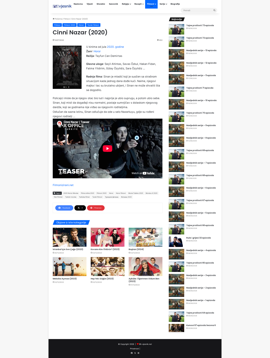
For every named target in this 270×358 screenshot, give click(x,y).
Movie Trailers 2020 (135, 193)
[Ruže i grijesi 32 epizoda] (176, 241)
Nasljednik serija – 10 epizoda (201, 100)
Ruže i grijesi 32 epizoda (198, 237)
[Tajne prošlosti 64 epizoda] (176, 316)
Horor (81, 25)
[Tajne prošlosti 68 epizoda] (176, 179)
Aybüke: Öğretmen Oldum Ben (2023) (144, 280)
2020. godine (115, 46)
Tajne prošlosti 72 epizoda (200, 38)
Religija (125, 4)
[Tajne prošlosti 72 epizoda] (176, 42)
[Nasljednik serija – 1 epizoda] (176, 304)
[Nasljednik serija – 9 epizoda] (176, 129)
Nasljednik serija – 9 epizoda (201, 125)
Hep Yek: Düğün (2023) (102, 278)
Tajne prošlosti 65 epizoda (200, 262)
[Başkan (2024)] (145, 237)
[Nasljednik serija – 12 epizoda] (176, 66)
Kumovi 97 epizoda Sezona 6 (201, 325)
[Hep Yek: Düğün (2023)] (107, 266)
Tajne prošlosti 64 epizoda (200, 312)
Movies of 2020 (151, 193)
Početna (58, 19)
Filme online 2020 (87, 193)
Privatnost (134, 348)
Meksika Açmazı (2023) (65, 278)
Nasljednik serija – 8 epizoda (201, 137)
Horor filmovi (121, 193)
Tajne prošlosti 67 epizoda (200, 200)
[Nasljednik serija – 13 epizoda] (176, 54)
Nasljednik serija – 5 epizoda (201, 212)
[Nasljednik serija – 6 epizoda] (176, 191)
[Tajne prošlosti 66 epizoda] (176, 229)
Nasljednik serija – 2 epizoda (201, 287)
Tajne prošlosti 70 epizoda (200, 112)
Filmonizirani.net (63, 185)
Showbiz (101, 4)
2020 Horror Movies (70, 193)
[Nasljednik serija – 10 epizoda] (176, 104)
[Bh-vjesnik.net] (62, 6)
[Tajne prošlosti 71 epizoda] (176, 91)
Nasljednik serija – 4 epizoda (201, 250)
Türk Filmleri (58, 197)
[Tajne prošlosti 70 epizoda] (176, 116)
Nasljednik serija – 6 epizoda (201, 187)
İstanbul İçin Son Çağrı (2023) (68, 249)
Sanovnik (113, 4)
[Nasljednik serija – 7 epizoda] (176, 166)
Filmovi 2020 (69, 25)
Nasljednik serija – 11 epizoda (201, 75)
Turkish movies (70, 197)
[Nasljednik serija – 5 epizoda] (176, 216)
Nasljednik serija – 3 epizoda (201, 275)
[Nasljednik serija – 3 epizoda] (176, 279)
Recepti (138, 4)
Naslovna (78, 4)
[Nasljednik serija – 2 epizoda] (176, 291)
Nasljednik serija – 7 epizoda (201, 162)
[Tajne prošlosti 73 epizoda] (176, 29)
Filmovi (150, 4)
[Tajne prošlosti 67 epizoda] (176, 204)
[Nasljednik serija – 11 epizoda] (176, 79)
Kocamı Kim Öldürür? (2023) (105, 249)
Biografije (175, 4)
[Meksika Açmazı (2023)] (69, 266)
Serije (162, 4)
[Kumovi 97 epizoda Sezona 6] (176, 328)
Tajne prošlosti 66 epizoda (200, 225)
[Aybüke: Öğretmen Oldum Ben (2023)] (145, 266)
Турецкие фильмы (111, 197)
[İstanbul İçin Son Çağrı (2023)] (69, 237)
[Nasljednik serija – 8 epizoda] (176, 141)
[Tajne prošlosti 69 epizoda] (176, 154)
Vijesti (90, 4)
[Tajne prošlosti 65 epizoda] (176, 266)
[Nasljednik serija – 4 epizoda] (176, 254)
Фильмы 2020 (126, 197)
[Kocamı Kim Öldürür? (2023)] (107, 237)
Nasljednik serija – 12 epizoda (201, 62)
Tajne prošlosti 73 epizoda (200, 25)
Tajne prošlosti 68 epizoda (200, 175)
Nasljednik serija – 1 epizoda (200, 300)
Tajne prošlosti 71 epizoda (199, 87)
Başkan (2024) (136, 249)
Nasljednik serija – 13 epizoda (201, 50)
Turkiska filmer (84, 197)
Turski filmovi (93, 25)
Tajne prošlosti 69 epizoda (200, 150)
